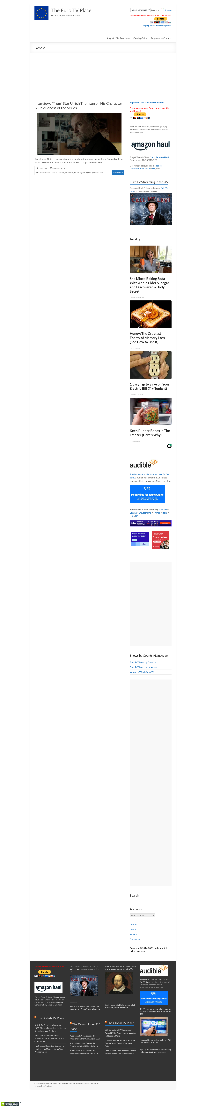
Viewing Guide (140, 38)
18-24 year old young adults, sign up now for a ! (155, 1011)
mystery (89, 172)
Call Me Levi (75, 969)
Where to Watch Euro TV (142, 672)
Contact (134, 924)
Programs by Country (161, 38)
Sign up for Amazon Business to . (155, 1050)
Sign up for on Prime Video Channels (85, 1007)
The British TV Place (50, 1018)
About (133, 929)
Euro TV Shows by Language (143, 667)
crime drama (44, 172)
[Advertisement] (103, 74)
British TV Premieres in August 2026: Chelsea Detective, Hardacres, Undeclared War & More (50, 1028)
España (133, 512)
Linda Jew (43, 168)
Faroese (60, 172)
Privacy (133, 934)
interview (69, 172)
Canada (163, 509)
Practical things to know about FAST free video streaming (155, 1041)
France (158, 165)
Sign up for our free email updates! (157, 25)
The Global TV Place (120, 1023)
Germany (134, 168)
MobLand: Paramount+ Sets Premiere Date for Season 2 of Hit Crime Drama (49, 1038)
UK (153, 168)
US (136, 516)
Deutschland (145, 512)
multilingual (79, 172)
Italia (164, 512)
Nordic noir (98, 172)
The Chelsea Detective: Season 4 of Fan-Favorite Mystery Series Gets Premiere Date (49, 1049)
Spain (147, 168)
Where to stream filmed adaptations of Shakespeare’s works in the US (120, 967)
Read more (118, 172)
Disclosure (135, 939)
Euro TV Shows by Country (143, 662)
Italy (141, 168)
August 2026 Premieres (118, 38)
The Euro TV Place (71, 10)
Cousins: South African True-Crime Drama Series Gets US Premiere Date (120, 1043)
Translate (168, 10)
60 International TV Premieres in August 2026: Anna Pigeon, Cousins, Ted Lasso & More (120, 1033)
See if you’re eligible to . (120, 1006)
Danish (53, 172)
